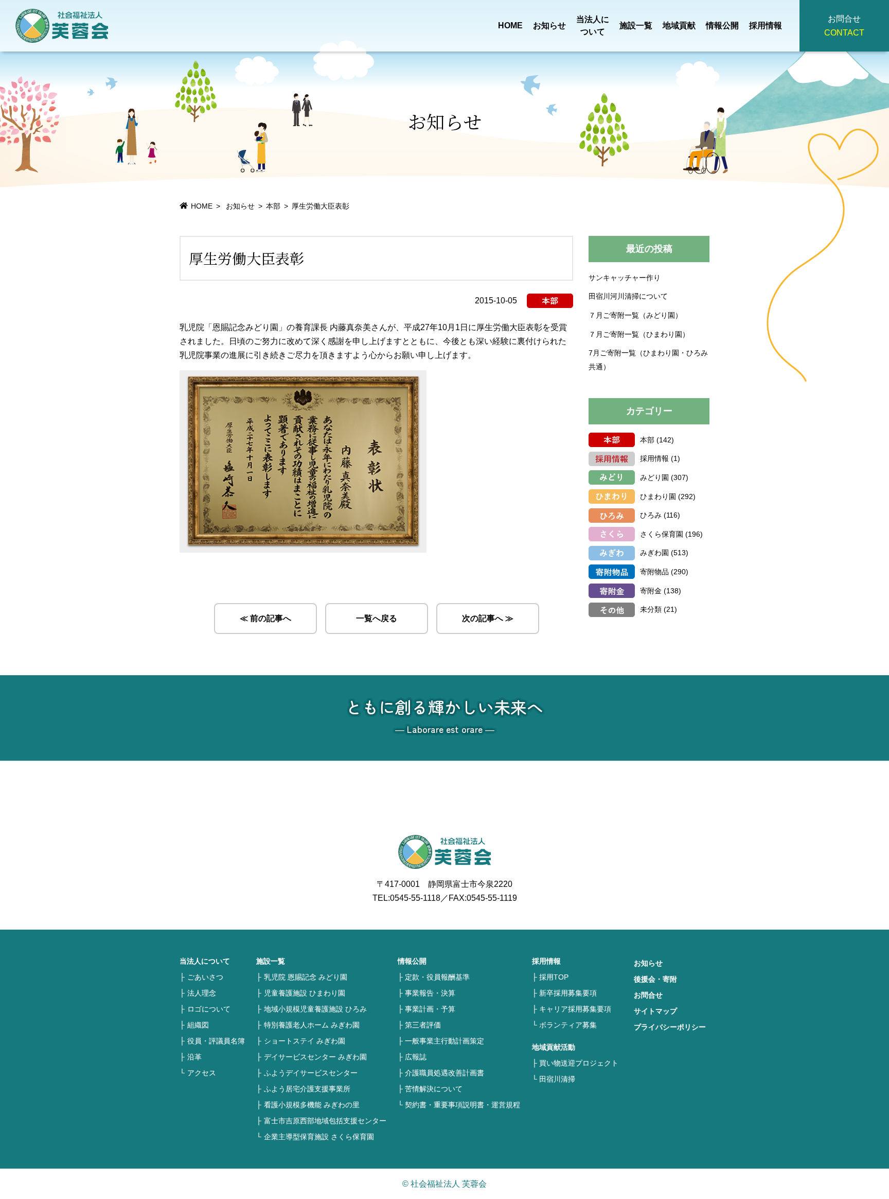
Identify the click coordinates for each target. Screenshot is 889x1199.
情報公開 (722, 25)
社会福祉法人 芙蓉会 (61, 26)
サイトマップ (655, 1011)
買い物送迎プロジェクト (578, 1063)
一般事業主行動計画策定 (444, 1041)
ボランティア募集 (568, 1025)
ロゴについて (208, 1009)
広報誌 (415, 1057)
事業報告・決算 (430, 993)
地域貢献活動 (553, 1047)
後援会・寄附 (655, 979)
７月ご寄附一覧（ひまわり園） (639, 334)
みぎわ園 (654, 553)
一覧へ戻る (376, 618)
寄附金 (651, 591)
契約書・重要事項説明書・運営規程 (462, 1105)
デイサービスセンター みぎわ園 (315, 1057)
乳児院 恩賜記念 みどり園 (305, 977)
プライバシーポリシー (670, 1027)
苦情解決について (434, 1089)
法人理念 (201, 993)
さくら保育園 (661, 534)
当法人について (592, 25)
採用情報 (765, 25)
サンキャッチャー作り (625, 277)
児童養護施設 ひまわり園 (304, 993)
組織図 (198, 1025)
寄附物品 (654, 572)
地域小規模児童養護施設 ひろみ (315, 1009)
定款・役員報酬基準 (437, 977)
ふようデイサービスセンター (311, 1073)
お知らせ (549, 25)
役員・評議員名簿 (216, 1041)
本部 (273, 206)
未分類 (651, 609)
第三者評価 (423, 1025)
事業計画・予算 (430, 1009)
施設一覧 (635, 25)
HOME (510, 25)
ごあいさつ (205, 977)
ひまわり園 (658, 496)
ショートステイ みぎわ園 (304, 1041)
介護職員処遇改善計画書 (444, 1073)
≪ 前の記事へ (265, 618)
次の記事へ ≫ (487, 618)
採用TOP (553, 977)
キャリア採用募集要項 (575, 1009)
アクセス (201, 1073)
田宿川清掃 (557, 1079)
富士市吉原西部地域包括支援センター (325, 1121)
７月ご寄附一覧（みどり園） (635, 315)
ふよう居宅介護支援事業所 (307, 1089)
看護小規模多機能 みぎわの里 (312, 1105)
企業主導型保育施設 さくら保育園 (319, 1137)
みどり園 (654, 477)
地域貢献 (679, 25)
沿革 (194, 1057)
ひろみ (651, 515)
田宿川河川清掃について (628, 296)
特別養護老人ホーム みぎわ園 (312, 1025)
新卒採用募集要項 (568, 993)
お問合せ (648, 995)
